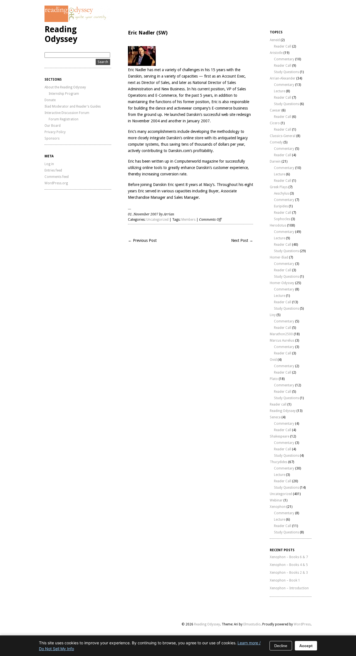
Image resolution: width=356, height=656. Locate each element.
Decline (280, 645)
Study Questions (286, 72)
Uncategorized (157, 220)
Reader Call (282, 46)
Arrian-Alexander (282, 78)
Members (188, 220)
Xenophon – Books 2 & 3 (289, 573)
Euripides (281, 206)
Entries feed (53, 170)
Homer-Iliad (279, 257)
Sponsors (52, 138)
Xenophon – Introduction (289, 588)
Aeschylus (281, 193)
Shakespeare (279, 436)
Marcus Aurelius (282, 340)
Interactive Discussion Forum (66, 113)
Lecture (279, 91)
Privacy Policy (55, 132)
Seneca (275, 417)
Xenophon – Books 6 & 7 (289, 557)
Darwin (275, 161)
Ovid (273, 360)
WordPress (302, 624)
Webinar (276, 500)
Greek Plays (279, 187)
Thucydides (278, 462)
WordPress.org (56, 183)
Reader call (278, 404)
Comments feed (56, 177)
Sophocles (282, 219)
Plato (274, 379)
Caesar (275, 110)
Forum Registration (63, 119)
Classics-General (282, 136)
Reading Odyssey (60, 34)
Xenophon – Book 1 (285, 580)
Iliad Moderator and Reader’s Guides (72, 106)
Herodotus (278, 225)
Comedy (276, 142)
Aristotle (276, 53)
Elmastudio (252, 624)
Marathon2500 (281, 334)
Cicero (275, 123)
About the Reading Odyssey (65, 87)
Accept (306, 645)
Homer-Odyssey (282, 283)
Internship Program (64, 94)
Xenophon (278, 507)
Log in (49, 164)
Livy (273, 315)
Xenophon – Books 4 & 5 (289, 565)
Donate (50, 100)
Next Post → (242, 240)
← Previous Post (142, 240)
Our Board (52, 126)
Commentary (284, 59)
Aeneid (275, 40)
